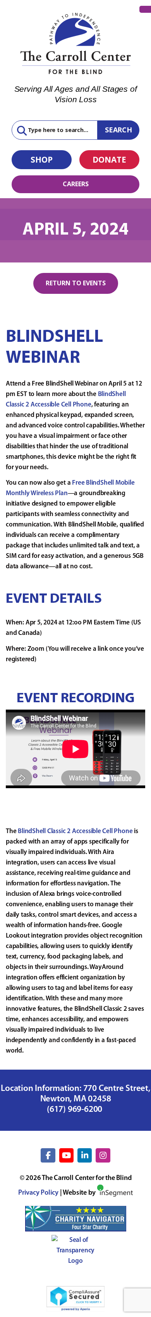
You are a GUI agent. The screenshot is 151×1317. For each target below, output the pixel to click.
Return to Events (76, 283)
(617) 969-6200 (75, 1109)
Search (118, 129)
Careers (76, 184)
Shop (42, 159)
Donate (109, 159)
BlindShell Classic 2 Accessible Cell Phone (75, 831)
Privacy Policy (38, 1193)
